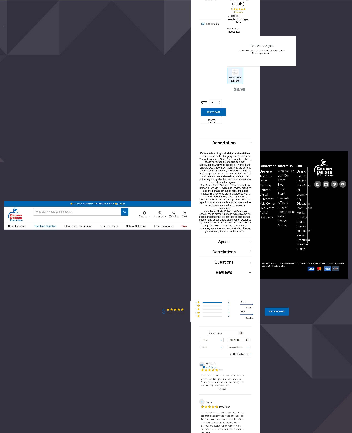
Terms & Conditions (288, 263)
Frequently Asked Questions (267, 212)
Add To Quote (211, 121)
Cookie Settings (269, 263)
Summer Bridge (302, 246)
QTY (204, 102)
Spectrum (303, 240)
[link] (238, 11)
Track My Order (266, 178)
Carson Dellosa (301, 178)
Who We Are (286, 171)
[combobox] (212, 340)
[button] (225, 143)
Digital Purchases (267, 196)
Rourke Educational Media (304, 231)
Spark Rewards (283, 196)
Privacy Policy (306, 263)
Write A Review (277, 311)
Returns (265, 190)
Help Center (267, 203)
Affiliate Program (283, 205)
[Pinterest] (334, 184)
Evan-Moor (304, 185)
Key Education (303, 201)
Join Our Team (283, 177)
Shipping (265, 185)
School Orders (282, 223)
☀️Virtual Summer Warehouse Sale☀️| (97, 204)
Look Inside (212, 24)
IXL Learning (302, 192)
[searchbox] (222, 333)
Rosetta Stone (302, 219)
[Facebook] (317, 184)
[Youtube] (342, 184)
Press (281, 189)
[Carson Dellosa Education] (15, 214)
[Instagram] (326, 184)
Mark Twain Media (304, 210)
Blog (281, 184)
